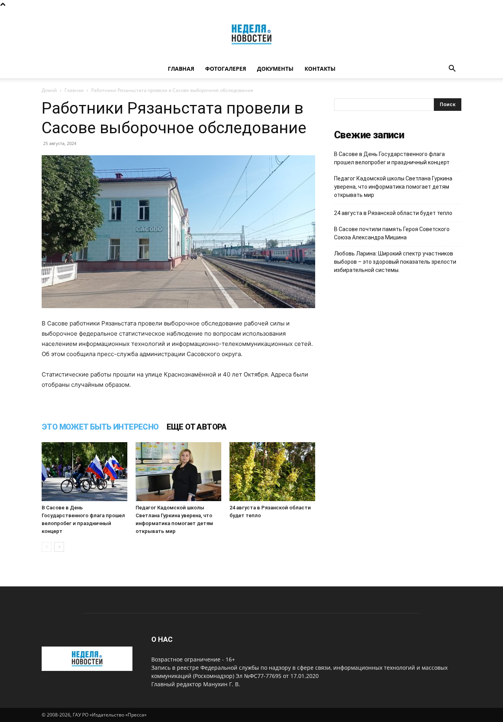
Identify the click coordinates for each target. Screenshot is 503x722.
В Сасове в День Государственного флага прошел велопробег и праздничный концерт (392, 158)
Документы (275, 68)
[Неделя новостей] (251, 34)
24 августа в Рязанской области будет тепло (393, 213)
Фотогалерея (225, 68)
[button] (451, 69)
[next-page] (59, 547)
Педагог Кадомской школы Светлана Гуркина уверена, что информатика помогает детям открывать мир (393, 186)
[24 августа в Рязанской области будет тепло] (272, 471)
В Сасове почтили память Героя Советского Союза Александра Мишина (392, 233)
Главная (181, 68)
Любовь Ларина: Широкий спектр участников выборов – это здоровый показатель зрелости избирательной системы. (395, 261)
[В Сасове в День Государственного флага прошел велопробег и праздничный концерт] (84, 471)
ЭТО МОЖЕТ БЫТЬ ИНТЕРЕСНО (100, 427)
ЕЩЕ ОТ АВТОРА (197, 427)
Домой (49, 90)
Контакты (320, 68)
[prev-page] (46, 547)
